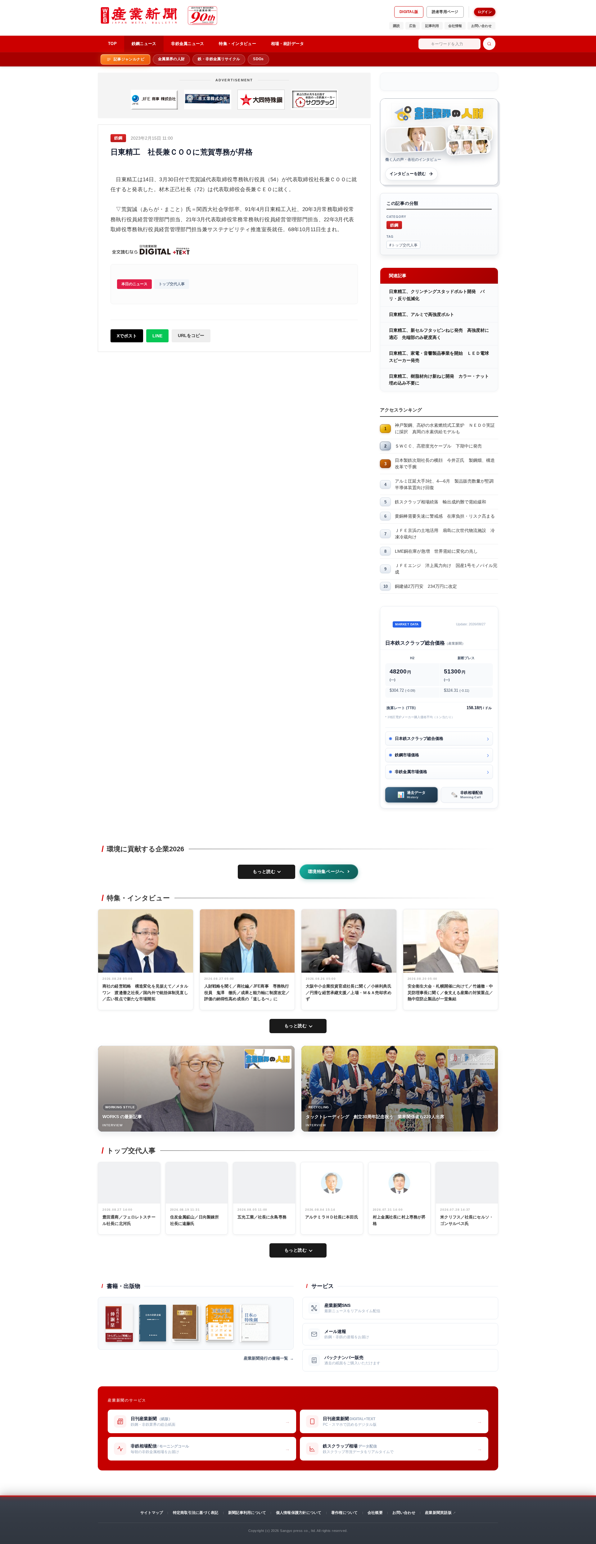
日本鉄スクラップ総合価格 (419, 738)
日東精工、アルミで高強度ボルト (421, 314)
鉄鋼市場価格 (407, 755)
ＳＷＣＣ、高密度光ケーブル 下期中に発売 (438, 445)
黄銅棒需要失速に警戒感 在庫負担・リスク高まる (445, 516)
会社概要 (375, 1512)
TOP (112, 43)
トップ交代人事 (172, 284)
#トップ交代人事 (403, 244)
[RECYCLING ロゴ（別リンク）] (471, 1059)
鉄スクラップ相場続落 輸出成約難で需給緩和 (440, 501)
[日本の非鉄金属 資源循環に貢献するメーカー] (152, 1323)
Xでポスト (127, 335)
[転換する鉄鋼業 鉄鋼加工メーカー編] (186, 1323)
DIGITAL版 (409, 12)
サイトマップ (151, 1512)
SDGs (258, 59)
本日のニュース (134, 284)
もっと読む (264, 871)
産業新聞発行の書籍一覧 (266, 1358)
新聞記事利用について (247, 1512)
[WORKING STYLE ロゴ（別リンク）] (267, 1059)
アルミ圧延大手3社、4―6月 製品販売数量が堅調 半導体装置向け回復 (446, 484)
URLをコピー (191, 335)
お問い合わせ (481, 26)
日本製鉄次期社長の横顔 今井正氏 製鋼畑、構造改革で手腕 (445, 463)
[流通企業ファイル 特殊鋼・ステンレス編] (219, 1323)
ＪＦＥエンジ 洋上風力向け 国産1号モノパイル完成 (446, 568)
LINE (157, 335)
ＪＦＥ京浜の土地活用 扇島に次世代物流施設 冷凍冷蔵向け (445, 533)
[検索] (489, 44)
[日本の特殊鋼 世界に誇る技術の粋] (254, 1323)
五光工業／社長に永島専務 (262, 1217)
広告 (412, 26)
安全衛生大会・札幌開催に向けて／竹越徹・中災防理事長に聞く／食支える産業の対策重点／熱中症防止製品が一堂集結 (450, 993)
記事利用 (432, 26)
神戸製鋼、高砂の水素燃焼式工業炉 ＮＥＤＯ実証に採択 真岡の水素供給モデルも (445, 428)
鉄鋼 (394, 225)
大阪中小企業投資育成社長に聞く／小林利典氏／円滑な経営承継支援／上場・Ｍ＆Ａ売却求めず (348, 993)
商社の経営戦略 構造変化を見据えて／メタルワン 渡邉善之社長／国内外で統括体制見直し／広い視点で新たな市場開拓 (145, 993)
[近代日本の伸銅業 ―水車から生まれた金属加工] (119, 1323)
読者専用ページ (445, 12)
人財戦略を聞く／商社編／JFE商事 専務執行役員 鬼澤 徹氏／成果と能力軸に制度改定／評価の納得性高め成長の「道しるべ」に (247, 993)
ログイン (485, 12)
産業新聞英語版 (438, 1512)
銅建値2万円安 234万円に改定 (426, 586)
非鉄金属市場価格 (411, 771)
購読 (396, 26)
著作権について (344, 1512)
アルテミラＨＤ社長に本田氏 (331, 1217)
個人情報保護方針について (299, 1512)
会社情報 (455, 26)
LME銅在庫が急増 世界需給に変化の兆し (436, 551)
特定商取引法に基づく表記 (196, 1512)
